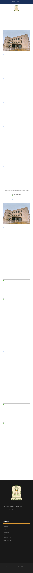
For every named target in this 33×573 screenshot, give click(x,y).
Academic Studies (7, 537)
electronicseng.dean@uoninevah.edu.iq (12, 509)
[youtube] (19, 2)
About (4, 529)
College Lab (6, 534)
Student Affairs (6, 543)
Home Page (5, 526)
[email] (13, 2)
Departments (6, 532)
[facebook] (16, 2)
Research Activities (7, 540)
